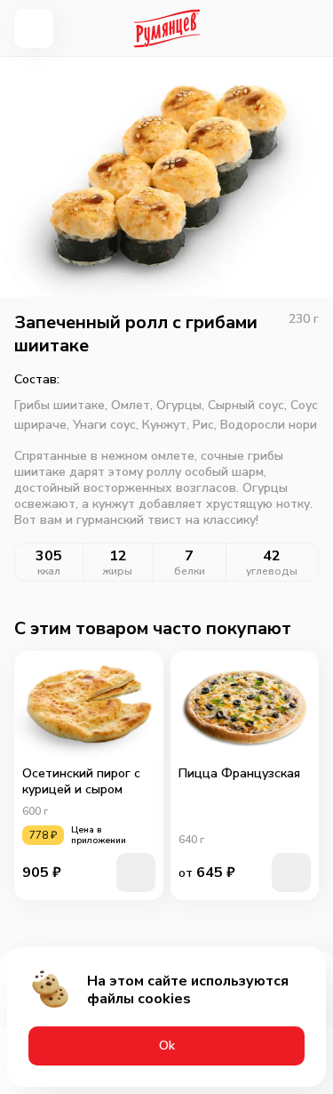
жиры (117, 571)
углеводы (271, 571)
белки (189, 571)
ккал (48, 571)
